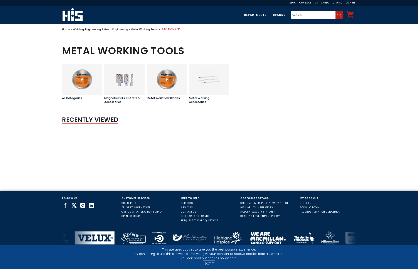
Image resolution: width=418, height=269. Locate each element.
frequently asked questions (199, 220)
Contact (305, 2)
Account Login (310, 207)
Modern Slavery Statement (258, 211)
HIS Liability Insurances (256, 207)
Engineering (120, 29)
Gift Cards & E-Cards (195, 216)
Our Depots (128, 203)
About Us (187, 207)
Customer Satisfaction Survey (142, 211)
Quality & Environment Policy (260, 216)
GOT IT (209, 264)
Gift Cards (322, 2)
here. (233, 258)
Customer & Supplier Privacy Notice (264, 203)
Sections (169, 29)
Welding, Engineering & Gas (91, 29)
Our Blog (187, 203)
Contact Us (188, 211)
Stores (337, 2)
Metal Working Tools (144, 29)
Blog (293, 2)
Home (66, 29)
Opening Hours (131, 216)
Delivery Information (135, 207)
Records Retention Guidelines (320, 211)
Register (305, 203)
